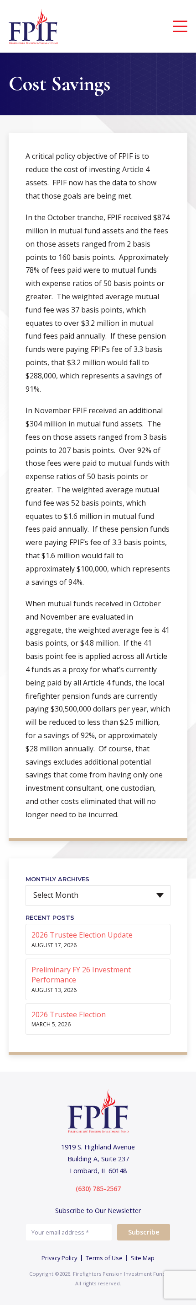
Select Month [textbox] (55, 895)
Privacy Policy (59, 1258)
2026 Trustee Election (68, 1014)
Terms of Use (104, 1258)
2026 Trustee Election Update (82, 935)
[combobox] (98, 895)
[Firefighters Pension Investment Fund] (33, 26)
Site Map (143, 1258)
